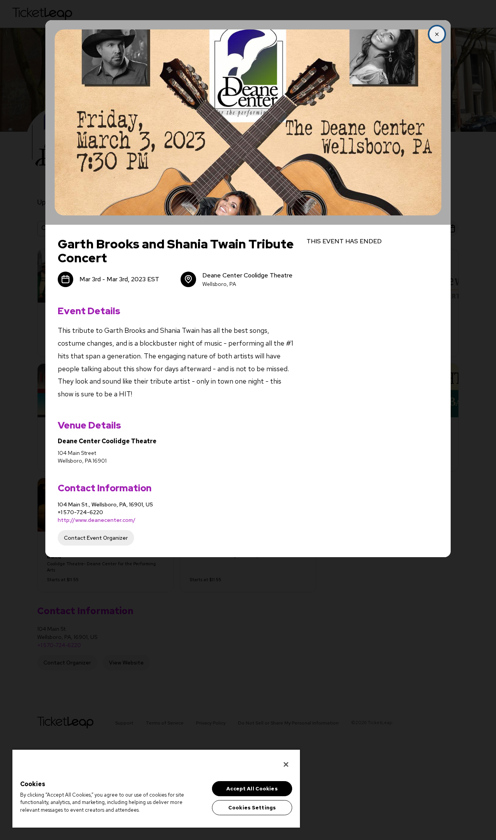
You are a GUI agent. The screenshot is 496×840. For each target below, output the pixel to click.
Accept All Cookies (251, 788)
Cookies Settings (252, 807)
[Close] (285, 764)
